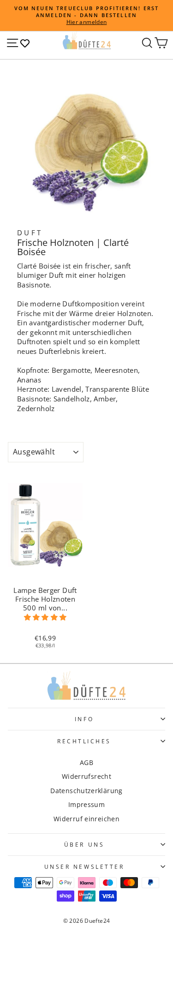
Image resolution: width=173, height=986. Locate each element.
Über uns (84, 844)
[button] (45, 617)
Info (84, 719)
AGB (86, 762)
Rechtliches (84, 741)
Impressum (86, 804)
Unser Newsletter (84, 866)
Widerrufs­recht (86, 776)
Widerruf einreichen (86, 818)
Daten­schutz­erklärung (86, 790)
